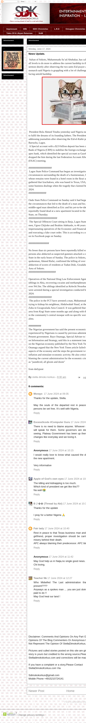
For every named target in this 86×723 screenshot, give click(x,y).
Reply (37, 413)
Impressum (11, 29)
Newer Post (36, 691)
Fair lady (39, 528)
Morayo (38, 393)
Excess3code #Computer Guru (52, 422)
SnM (41, 33)
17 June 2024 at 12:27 (59, 578)
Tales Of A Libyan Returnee (19, 33)
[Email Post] (79, 377)
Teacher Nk (40, 578)
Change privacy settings (31, 715)
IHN (25, 29)
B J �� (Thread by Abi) (48, 503)
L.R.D (56, 29)
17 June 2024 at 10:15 (61, 450)
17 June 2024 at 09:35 (56, 393)
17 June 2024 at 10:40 (57, 528)
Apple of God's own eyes (49, 478)
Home (70, 691)
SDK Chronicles (40, 29)
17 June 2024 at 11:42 (61, 556)
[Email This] (84, 378)
